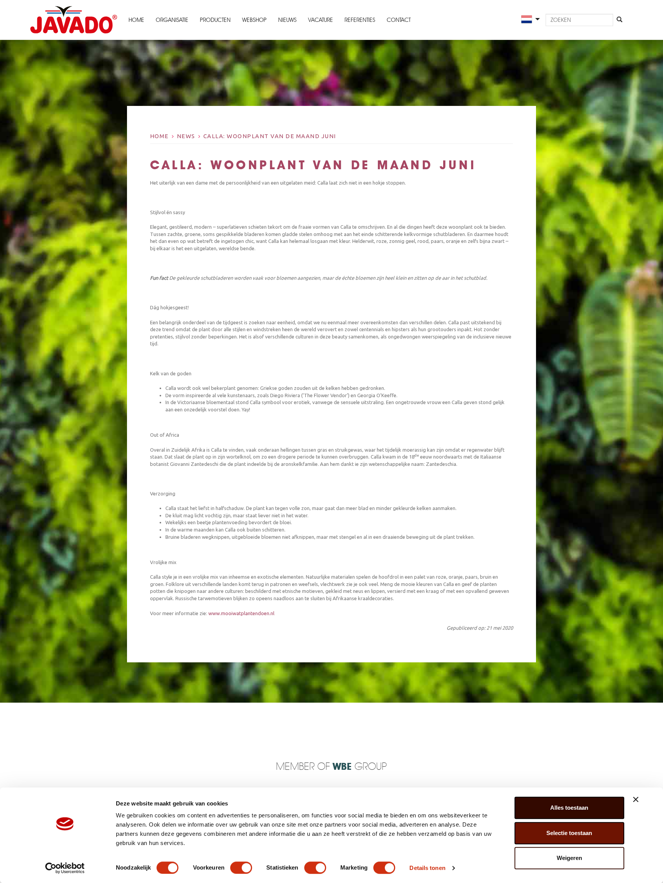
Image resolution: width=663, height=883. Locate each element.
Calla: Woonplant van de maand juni (269, 136)
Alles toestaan (569, 807)
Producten (215, 20)
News (186, 136)
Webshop (254, 20)
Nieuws (287, 20)
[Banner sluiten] (635, 799)
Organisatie (172, 20)
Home (136, 20)
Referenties (360, 20)
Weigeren (569, 858)
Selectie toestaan (569, 833)
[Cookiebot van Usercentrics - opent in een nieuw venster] (65, 868)
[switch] (241, 868)
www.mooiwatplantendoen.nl (241, 613)
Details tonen (427, 868)
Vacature (320, 20)
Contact (399, 20)
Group (360, 767)
